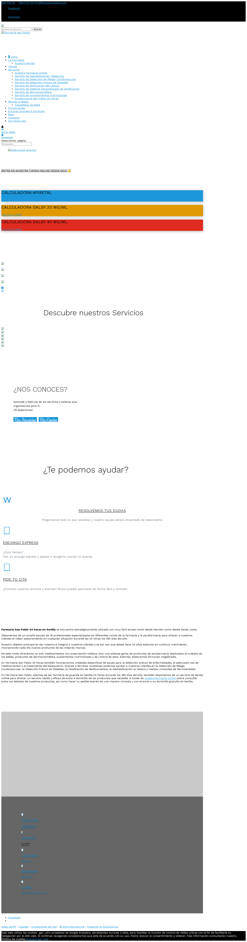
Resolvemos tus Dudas (102, 510)
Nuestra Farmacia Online (31, 72)
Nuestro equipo (25, 63)
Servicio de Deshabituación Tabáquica (39, 76)
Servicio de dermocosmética (33, 92)
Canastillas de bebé (27, 105)
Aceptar (31, 939)
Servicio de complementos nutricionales (41, 95)
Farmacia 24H (17, 121)
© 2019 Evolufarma (72, 926)
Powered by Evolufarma (102, 926)
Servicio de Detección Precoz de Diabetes (41, 82)
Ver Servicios (25, 419)
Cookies (24, 926)
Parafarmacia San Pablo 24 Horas (36, 98)
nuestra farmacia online (160, 678)
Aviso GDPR (8, 926)
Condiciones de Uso (44, 926)
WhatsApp (30, 871)
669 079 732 (26, 2)
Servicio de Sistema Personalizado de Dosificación (47, 88)
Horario (28, 838)
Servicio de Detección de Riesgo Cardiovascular (45, 79)
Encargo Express (20, 542)
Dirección (30, 820)
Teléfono (30, 855)
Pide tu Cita (15, 579)
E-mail (27, 887)
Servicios (13, 69)
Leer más (42, 939)
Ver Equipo (48, 419)
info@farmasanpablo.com (34, 893)
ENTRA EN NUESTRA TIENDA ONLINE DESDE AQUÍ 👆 (36, 170)
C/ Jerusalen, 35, (29, 826)
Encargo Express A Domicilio (26, 111)
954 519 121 (8, 2)
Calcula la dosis (11, 200)
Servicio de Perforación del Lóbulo (37, 85)
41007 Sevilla (28, 827)
